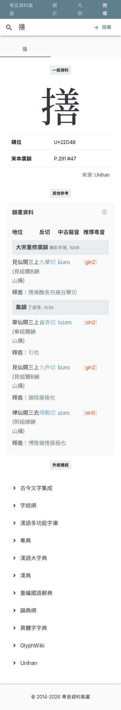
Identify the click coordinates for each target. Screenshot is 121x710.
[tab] (25, 49)
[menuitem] (60, 488)
